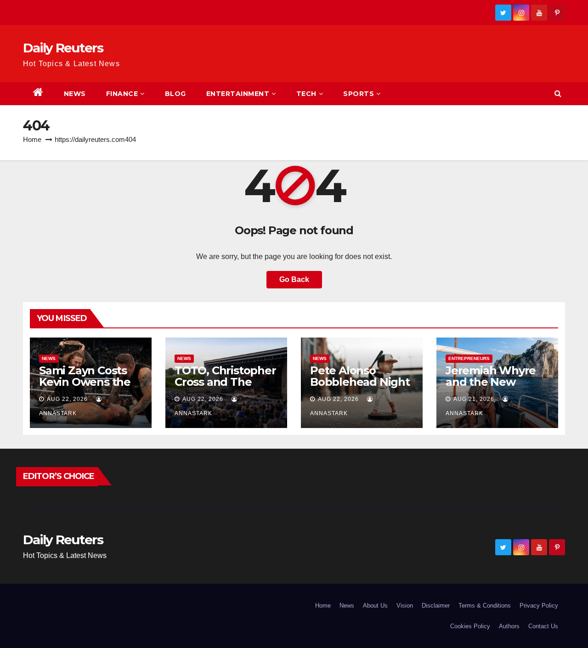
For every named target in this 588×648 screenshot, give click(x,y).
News (75, 94)
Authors (509, 626)
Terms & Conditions (484, 605)
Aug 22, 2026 (67, 399)
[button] (557, 93)
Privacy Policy (539, 605)
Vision (404, 605)
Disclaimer (436, 605)
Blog (175, 94)
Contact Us (543, 626)
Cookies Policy (470, 626)
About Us (375, 605)
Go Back (294, 279)
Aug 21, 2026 (473, 399)
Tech (306, 94)
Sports (358, 94)
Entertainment (238, 94)
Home (32, 139)
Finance (122, 94)
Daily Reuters (63, 48)
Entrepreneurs (469, 358)
